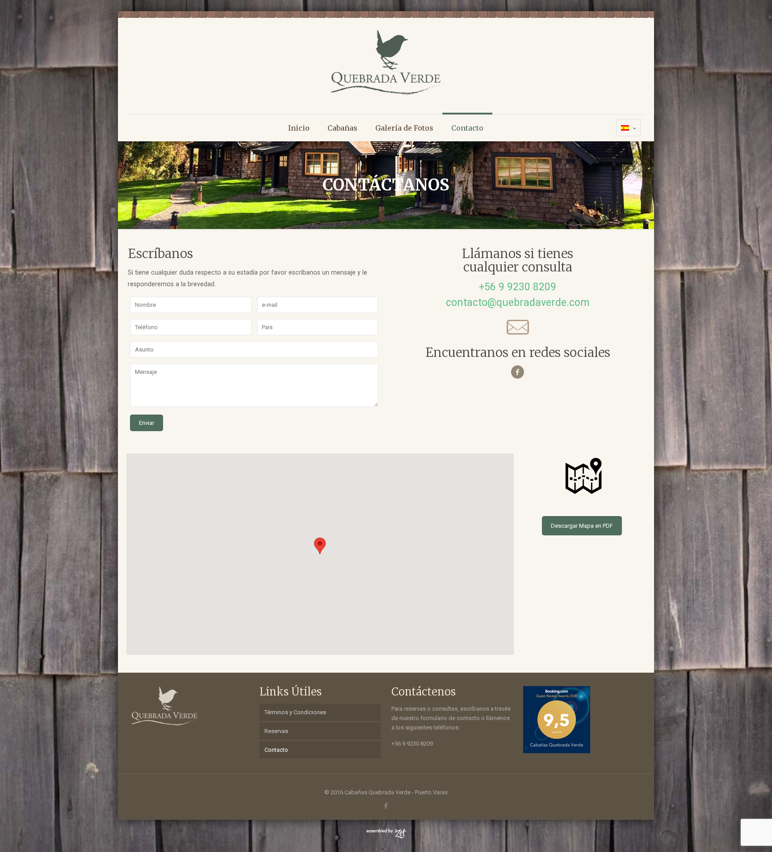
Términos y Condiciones (295, 712)
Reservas (276, 731)
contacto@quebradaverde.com (518, 303)
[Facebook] (385, 806)
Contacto (276, 749)
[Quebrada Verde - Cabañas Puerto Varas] (386, 62)
